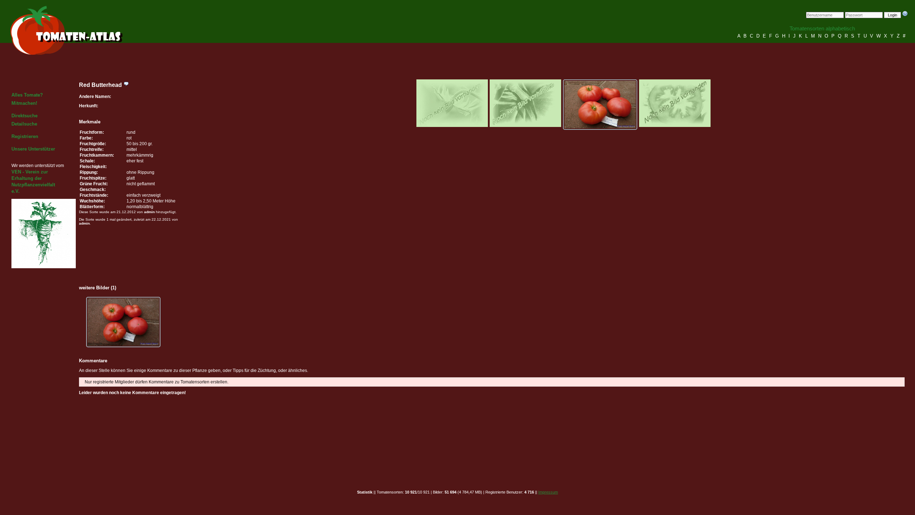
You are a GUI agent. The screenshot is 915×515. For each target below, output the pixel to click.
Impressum (548, 492)
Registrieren (24, 136)
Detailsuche (24, 124)
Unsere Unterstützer (33, 149)
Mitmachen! (24, 103)
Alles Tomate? (27, 95)
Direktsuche (24, 115)
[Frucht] (600, 104)
